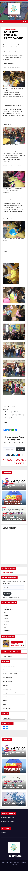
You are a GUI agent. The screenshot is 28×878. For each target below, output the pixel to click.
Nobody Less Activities (12, 499)
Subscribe (20, 449)
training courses (7, 483)
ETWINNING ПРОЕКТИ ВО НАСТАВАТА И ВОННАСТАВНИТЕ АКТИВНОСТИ (19, 460)
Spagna (6, 618)
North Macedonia (12, 29)
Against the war (7, 708)
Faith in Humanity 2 (8, 681)
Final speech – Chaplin (9, 666)
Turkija (5, 624)
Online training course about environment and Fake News (13, 519)
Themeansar (14, 864)
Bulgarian (6, 621)
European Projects (17, 513)
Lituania (6, 615)
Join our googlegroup (14, 867)
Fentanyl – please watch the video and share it (14, 803)
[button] (23, 21)
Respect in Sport (7, 689)
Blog (5, 29)
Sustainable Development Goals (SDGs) (8, 459)
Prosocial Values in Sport (10, 673)
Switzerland (7, 630)
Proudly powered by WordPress (9, 862)
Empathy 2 (6, 704)
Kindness (5, 685)
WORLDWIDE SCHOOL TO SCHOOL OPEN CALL (13, 502)
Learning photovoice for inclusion (13, 486)
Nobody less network (9, 607)
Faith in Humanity (7, 677)
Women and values (8, 670)
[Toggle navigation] (13, 21)
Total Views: (4, 817)
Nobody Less (13, 16)
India (5, 627)
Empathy (5, 700)
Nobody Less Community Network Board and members (17, 645)
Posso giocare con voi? (9, 693)
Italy (5, 612)
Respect (5, 696)
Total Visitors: (5, 821)
